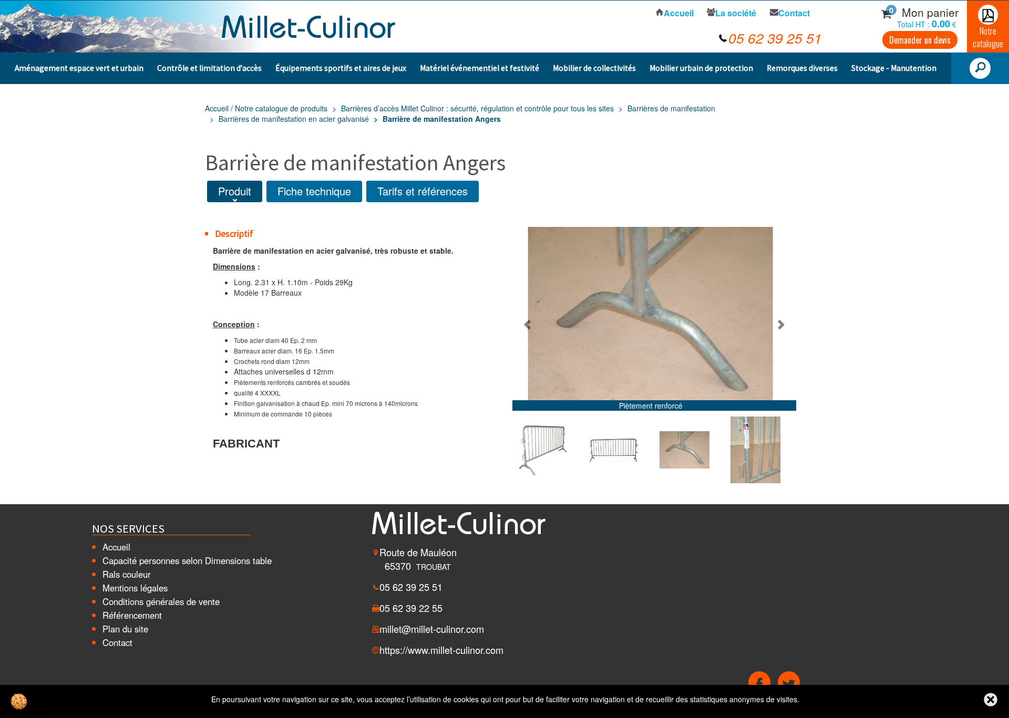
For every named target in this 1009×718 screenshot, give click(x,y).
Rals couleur (126, 574)
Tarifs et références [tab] (422, 191)
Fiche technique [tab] (314, 191)
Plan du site (125, 628)
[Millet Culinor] (308, 25)
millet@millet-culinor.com (431, 629)
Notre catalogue (988, 37)
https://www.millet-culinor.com (441, 650)
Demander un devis (920, 40)
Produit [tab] (234, 191)
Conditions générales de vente (161, 601)
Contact (117, 642)
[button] (528, 324)
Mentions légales (135, 587)
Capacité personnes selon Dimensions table (187, 560)
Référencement (132, 615)
